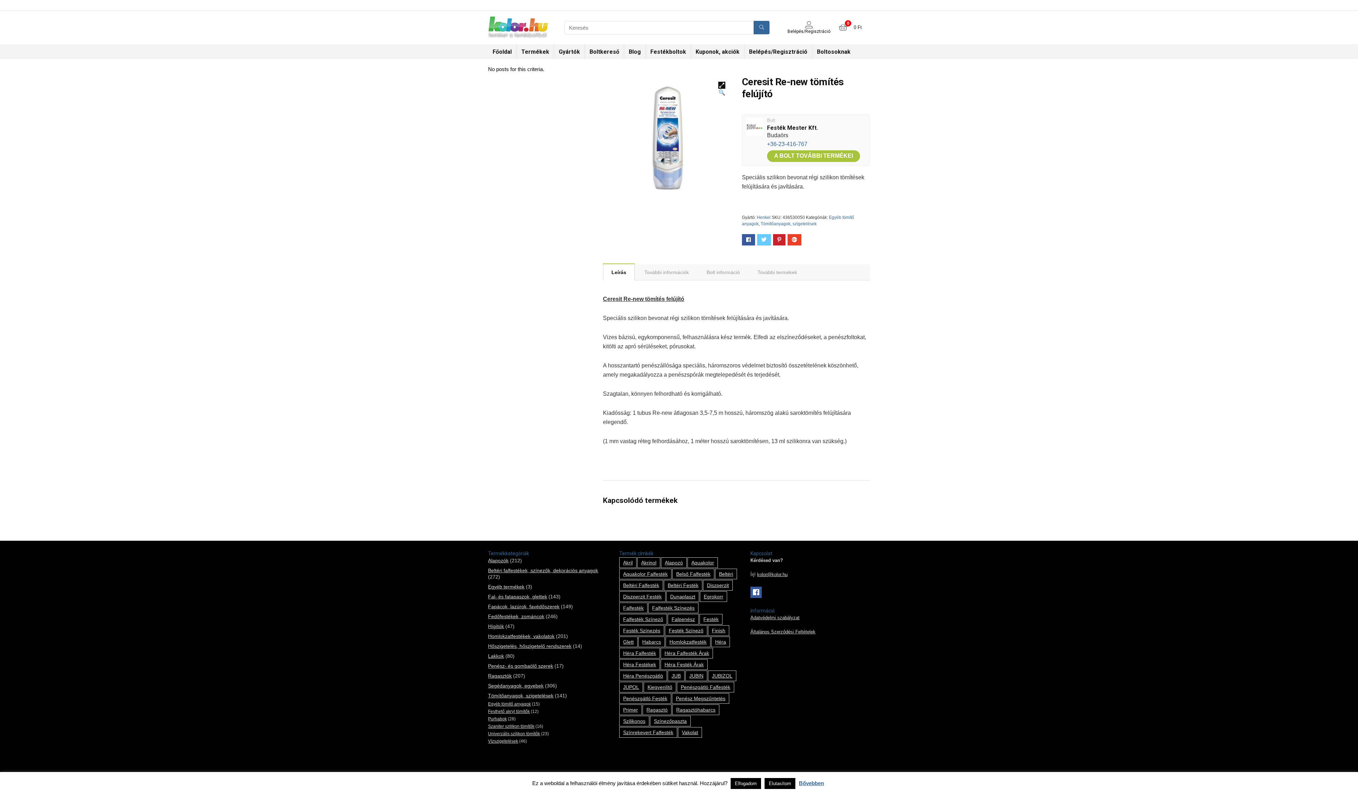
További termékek (777, 272)
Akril (628, 562)
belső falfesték (693, 574)
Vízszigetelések (503, 741)
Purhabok (497, 718)
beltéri (726, 574)
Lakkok (496, 656)
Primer (630, 710)
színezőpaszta (670, 721)
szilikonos (634, 721)
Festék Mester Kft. (792, 127)
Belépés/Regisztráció (778, 51)
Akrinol (648, 562)
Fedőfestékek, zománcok (516, 616)
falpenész (683, 619)
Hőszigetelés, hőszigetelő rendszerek (529, 646)
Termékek (535, 51)
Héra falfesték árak (687, 653)
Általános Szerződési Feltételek (783, 631)
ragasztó (657, 710)
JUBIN (696, 676)
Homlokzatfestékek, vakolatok (521, 636)
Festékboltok (668, 51)
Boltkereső (604, 51)
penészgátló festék (645, 698)
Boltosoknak (834, 51)
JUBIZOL (722, 676)
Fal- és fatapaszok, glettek (517, 596)
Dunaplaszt (682, 596)
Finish (718, 630)
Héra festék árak (684, 664)
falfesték (633, 608)
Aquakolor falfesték (645, 574)
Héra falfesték (639, 653)
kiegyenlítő (660, 687)
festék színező (686, 630)
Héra (720, 642)
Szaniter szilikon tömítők (511, 726)
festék (711, 619)
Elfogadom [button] (746, 783)
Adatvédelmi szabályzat (775, 617)
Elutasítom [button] (780, 783)
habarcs (651, 642)
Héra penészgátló (643, 676)
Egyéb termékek (506, 587)
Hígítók (496, 626)
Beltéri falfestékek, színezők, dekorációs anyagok (543, 570)
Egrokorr (713, 596)
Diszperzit (718, 585)
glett (628, 642)
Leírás (618, 272)
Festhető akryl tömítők (509, 711)
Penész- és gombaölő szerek (520, 666)
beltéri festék (683, 585)
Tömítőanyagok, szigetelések (789, 223)
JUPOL (631, 687)
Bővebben (811, 783)
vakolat (690, 732)
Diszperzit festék (642, 596)
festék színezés (641, 630)
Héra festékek (639, 664)
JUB (676, 676)
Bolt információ (723, 272)
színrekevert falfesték (648, 732)
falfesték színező (643, 619)
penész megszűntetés (700, 698)
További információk (666, 272)
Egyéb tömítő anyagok (509, 704)
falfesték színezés (673, 608)
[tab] (619, 271)
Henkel (764, 217)
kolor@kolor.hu (772, 574)
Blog (635, 51)
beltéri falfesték (641, 585)
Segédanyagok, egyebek (516, 686)
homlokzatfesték (688, 642)
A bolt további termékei (813, 156)
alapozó (674, 562)
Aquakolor (702, 562)
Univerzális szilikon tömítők (514, 733)
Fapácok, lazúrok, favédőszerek (523, 606)
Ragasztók (500, 676)
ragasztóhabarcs (695, 710)
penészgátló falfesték (705, 687)
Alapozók (498, 560)
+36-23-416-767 (787, 144)
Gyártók (569, 51)
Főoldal (502, 51)
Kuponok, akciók (717, 51)
